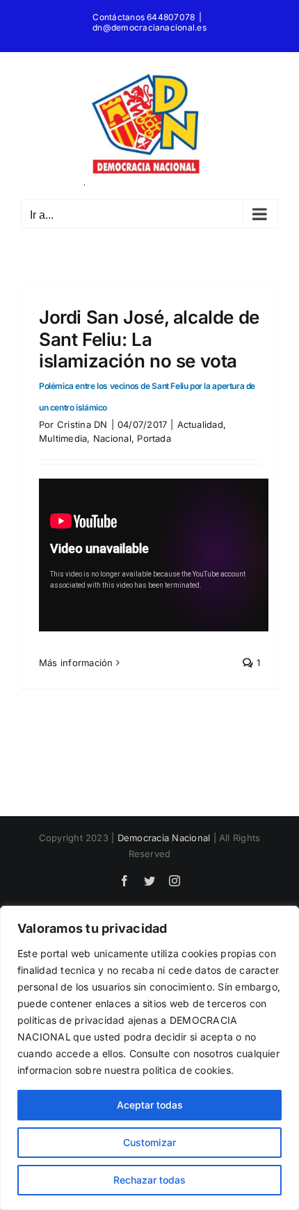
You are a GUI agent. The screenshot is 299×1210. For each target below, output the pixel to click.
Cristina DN (82, 424)
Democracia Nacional (164, 837)
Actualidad (200, 424)
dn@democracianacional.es (149, 27)
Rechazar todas (149, 1180)
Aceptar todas (150, 1105)
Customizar (149, 1142)
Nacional (112, 438)
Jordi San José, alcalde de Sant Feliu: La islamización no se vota (149, 359)
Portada (154, 438)
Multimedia (63, 438)
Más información (76, 662)
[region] (149, 1058)
